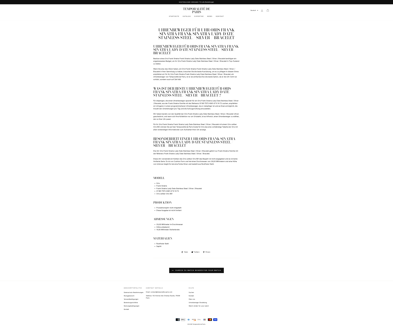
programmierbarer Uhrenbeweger (184, 106)
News (209, 16)
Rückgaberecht (129, 296)
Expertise (199, 16)
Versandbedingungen (131, 299)
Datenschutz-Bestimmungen (133, 292)
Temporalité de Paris (196, 10)
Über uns (192, 299)
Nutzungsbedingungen (131, 306)
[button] (254, 10)
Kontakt (220, 16)
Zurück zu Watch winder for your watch (198, 270)
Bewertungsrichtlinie (131, 302)
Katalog (187, 16)
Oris (202, 127)
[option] (196, 2)
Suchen (191, 292)
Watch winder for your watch (199, 306)
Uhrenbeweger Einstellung (198, 302)
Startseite (174, 16)
